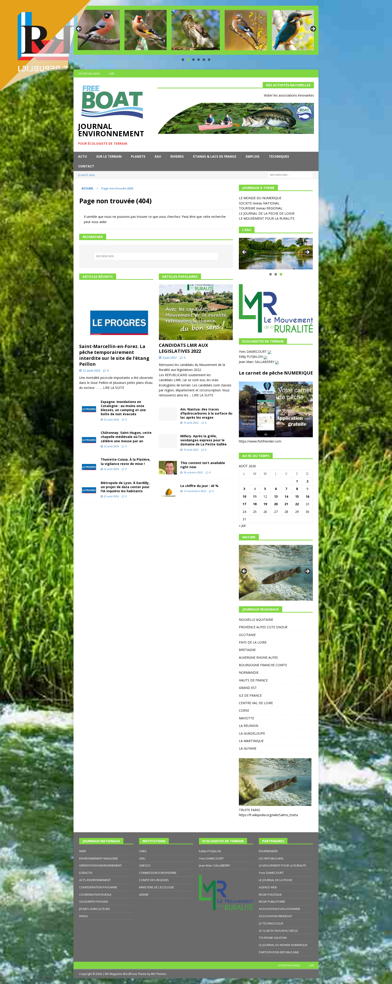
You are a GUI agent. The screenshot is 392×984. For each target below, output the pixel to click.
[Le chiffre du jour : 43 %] (168, 491)
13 (276, 496)
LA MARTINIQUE (251, 741)
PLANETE (138, 156)
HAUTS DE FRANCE (253, 680)
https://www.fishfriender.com (260, 441)
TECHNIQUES (279, 156)
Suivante (312, 29)
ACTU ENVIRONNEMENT (95, 880)
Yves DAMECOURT (253, 351)
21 (286, 504)
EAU (158, 156)
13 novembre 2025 (195, 491)
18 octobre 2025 (193, 472)
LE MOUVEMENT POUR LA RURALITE (266, 218)
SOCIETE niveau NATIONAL (259, 203)
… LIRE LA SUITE (112, 387)
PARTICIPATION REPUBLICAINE (279, 952)
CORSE (244, 710)
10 (244, 496)
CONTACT (86, 166)
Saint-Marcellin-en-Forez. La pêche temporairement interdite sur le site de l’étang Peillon (114, 355)
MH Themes (158, 974)
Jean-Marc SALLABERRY (257, 362)
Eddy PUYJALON (251, 356)
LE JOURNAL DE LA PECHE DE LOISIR (266, 213)
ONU (142, 858)
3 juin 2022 (169, 357)
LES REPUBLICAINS (271, 858)
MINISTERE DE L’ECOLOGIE (156, 887)
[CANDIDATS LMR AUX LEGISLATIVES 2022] (196, 312)
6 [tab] (209, 59)
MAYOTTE (246, 718)
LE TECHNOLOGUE (271, 923)
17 (244, 504)
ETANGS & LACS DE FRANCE (214, 156)
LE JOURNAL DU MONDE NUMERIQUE (283, 945)
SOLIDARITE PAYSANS (93, 902)
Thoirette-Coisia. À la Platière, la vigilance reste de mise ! (125, 461)
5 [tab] (204, 59)
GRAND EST (248, 688)
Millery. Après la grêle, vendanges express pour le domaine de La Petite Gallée (203, 440)
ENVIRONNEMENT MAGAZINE (98, 858)
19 (265, 504)
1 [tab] (183, 59)
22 (297, 504)
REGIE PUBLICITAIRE (272, 902)
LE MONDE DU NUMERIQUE (260, 198)
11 (255, 496)
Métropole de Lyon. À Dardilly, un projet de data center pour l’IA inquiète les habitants (125, 487)
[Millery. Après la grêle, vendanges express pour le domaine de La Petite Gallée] (168, 441)
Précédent (244, 252)
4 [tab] (198, 59)
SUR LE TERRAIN (109, 156)
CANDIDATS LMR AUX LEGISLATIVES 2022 (183, 348)
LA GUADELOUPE (252, 733)
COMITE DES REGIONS (154, 880)
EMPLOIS (253, 156)
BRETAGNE (247, 650)
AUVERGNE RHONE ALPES (258, 657)
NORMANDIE (249, 672)
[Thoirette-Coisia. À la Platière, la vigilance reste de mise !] (88, 464)
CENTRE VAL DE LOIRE (256, 703)
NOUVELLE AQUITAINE (256, 619)
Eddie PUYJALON (210, 851)
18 (255, 504)
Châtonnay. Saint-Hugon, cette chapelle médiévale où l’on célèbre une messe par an (126, 436)
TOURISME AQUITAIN (273, 938)
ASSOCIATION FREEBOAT (275, 916)
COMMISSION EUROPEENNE (157, 873)
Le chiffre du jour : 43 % (199, 486)
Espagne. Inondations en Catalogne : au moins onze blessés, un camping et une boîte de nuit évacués (123, 408)
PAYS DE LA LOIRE (253, 642)
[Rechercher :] (290, 174)
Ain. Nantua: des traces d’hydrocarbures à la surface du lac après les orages (206, 413)
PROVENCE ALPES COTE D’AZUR (263, 627)
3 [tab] (193, 59)
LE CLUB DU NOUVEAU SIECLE (278, 931)
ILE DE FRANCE (250, 695)
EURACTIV (85, 873)
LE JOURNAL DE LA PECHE (275, 880)
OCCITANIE (247, 635)
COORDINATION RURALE (95, 894)
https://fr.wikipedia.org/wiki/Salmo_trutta (268, 815)
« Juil (242, 525)
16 (307, 496)
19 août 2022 (191, 422)
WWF (82, 851)
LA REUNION (248, 725)
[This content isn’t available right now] (168, 468)
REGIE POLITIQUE (270, 894)
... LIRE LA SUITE (201, 395)
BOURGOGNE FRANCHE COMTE (263, 665)
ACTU (82, 156)
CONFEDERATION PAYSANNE (98, 887)
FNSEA (83, 916)
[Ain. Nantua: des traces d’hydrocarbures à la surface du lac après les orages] (168, 414)
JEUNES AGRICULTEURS (94, 909)
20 (276, 504)
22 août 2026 (91, 370)
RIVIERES (177, 156)
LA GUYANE (247, 748)
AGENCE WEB (268, 887)
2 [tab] (188, 59)
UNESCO (145, 865)
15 (297, 496)
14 (286, 496)
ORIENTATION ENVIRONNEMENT (100, 865)
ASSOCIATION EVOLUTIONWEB (279, 909)
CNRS (143, 851)
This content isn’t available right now (202, 465)
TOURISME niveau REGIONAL (260, 208)
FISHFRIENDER (268, 851)
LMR (311, 965)
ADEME (144, 894)
